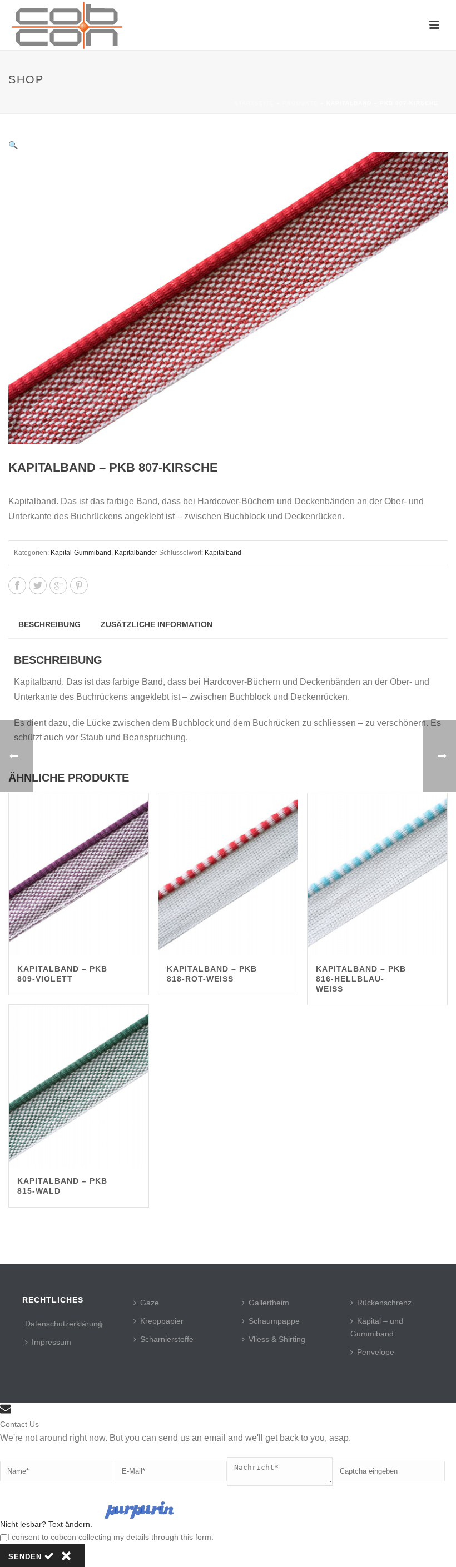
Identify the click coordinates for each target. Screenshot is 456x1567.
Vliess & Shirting (277, 1339)
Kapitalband (223, 553)
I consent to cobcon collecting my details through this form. (110, 1537)
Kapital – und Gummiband (376, 1327)
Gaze (149, 1302)
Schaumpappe (274, 1320)
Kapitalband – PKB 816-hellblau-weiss (361, 978)
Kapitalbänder (136, 553)
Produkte (300, 103)
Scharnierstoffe (167, 1339)
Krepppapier (162, 1320)
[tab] (49, 624)
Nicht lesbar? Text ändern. (46, 1524)
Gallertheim (269, 1302)
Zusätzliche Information (156, 624)
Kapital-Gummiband (81, 553)
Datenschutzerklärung (63, 1323)
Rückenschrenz (384, 1302)
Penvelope (375, 1352)
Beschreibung (49, 624)
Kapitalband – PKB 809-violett (62, 973)
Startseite (254, 103)
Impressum (51, 1342)
